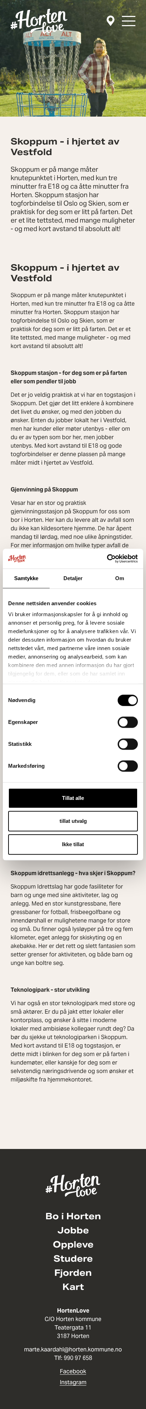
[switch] (128, 722)
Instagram (73, 1382)
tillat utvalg (73, 821)
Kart (73, 1287)
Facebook (73, 1371)
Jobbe (73, 1230)
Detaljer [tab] (73, 578)
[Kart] (110, 21)
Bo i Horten (73, 1216)
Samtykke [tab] (26, 578)
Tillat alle (73, 798)
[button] (128, 21)
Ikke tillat (73, 844)
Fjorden (73, 1273)
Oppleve (73, 1244)
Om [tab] (119, 578)
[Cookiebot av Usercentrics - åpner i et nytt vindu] (107, 558)
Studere (73, 1259)
